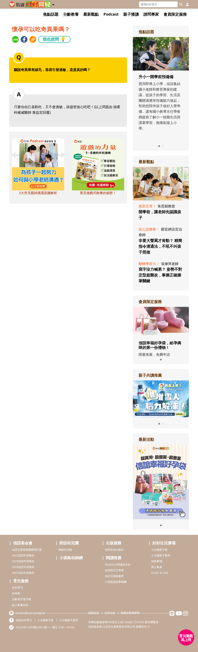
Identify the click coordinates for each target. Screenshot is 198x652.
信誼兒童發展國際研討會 (27, 549)
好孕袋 (16, 593)
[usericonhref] (186, 4)
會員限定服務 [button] (175, 14)
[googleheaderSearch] (181, 4)
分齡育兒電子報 (21, 599)
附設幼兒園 (69, 542)
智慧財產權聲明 (130, 613)
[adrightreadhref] (161, 398)
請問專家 (151, 14)
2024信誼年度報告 (23, 567)
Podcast (111, 14)
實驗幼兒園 (65, 549)
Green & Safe (159, 573)
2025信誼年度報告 (23, 573)
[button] (53, 4)
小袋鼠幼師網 (71, 557)
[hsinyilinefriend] (172, 614)
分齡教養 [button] (71, 14)
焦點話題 (51, 14)
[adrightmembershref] (161, 321)
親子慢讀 (131, 14)
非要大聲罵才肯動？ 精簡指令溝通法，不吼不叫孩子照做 (160, 246)
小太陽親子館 (159, 549)
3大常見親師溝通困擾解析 (38, 193)
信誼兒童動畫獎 (114, 576)
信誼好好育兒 (24, 620)
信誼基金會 (22, 542)
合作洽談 (109, 613)
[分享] (15, 39)
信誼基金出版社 (114, 549)
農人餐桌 (156, 567)
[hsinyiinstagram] (185, 614)
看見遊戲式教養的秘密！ (98, 193)
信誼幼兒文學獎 (114, 570)
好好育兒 (17, 587)
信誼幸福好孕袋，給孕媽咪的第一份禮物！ (160, 345)
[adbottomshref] (38, 164)
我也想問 (54, 39)
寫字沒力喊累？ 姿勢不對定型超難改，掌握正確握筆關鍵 (160, 275)
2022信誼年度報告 (23, 555)
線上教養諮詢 (20, 605)
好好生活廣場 (164, 542)
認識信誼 (93, 613)
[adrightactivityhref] (161, 481)
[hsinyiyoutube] (178, 614)
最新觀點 (91, 14)
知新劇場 (156, 561)
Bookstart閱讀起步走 (118, 564)
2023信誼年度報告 (23, 561)
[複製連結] (32, 39)
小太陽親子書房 (160, 555)
